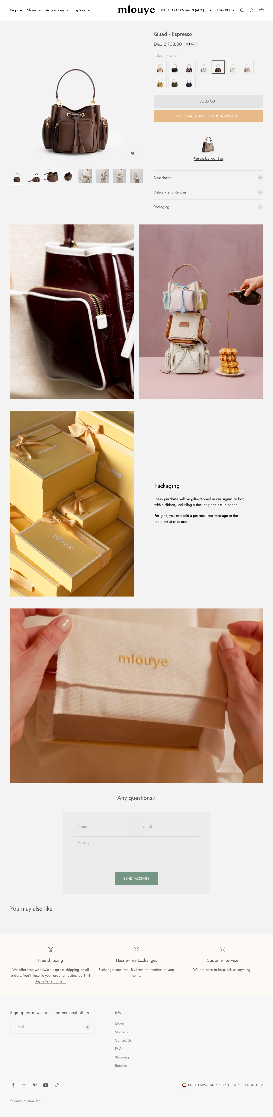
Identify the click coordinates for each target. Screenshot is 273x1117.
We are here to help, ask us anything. (222, 969)
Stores (120, 1023)
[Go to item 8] (136, 176)
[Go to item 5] (85, 176)
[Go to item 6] (102, 176)
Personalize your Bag (208, 158)
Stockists (121, 1032)
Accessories (55, 10)
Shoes (31, 10)
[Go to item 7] (119, 176)
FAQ (118, 1048)
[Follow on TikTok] (57, 1085)
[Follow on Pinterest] (35, 1085)
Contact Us (123, 1040)
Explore (79, 10)
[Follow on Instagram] (24, 1085)
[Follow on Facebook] (13, 1085)
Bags (14, 10)
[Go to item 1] (17, 176)
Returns (121, 1065)
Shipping (122, 1057)
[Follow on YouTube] (46, 1085)
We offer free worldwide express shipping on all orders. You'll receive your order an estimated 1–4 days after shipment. (50, 975)
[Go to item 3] (51, 176)
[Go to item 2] (34, 176)
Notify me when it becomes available (208, 116)
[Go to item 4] (68, 176)
